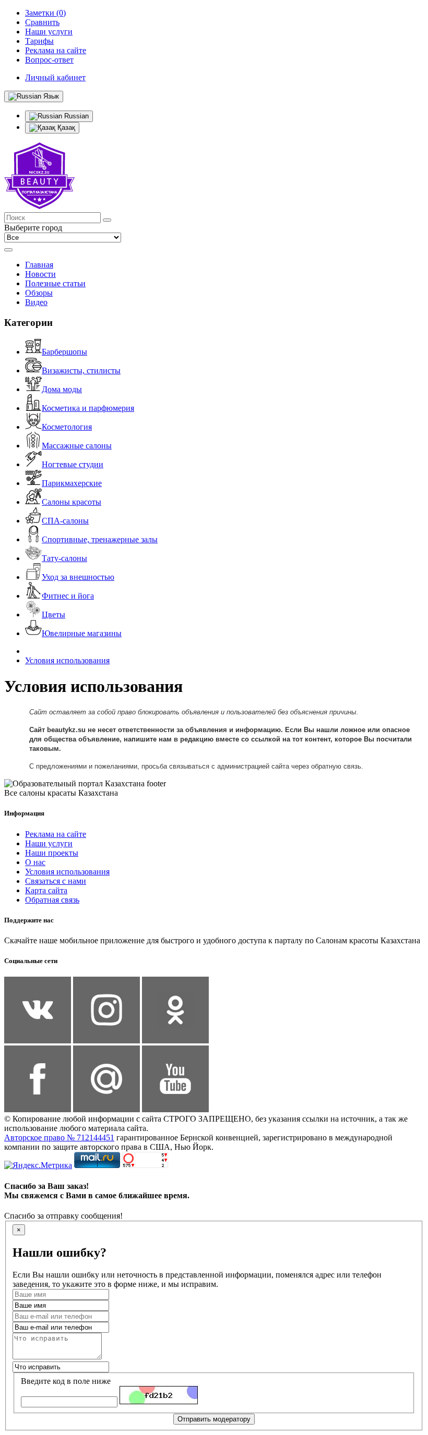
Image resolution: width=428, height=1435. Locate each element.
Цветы (53, 614)
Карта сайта (46, 890)
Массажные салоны (77, 445)
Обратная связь (52, 899)
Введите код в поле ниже (66, 1381)
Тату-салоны (64, 558)
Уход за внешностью (78, 577)
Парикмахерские (72, 483)
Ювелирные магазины (82, 633)
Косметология (67, 426)
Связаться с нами (55, 881)
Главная (39, 264)
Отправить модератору (214, 1419)
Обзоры (39, 292)
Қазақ (65, 127)
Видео (36, 302)
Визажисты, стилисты (81, 370)
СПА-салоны (65, 520)
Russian (75, 116)
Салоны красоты (71, 501)
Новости (40, 274)
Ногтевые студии (72, 464)
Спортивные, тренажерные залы (100, 539)
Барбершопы (64, 351)
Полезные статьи (55, 283)
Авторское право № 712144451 (59, 1137)
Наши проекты (51, 852)
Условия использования (67, 660)
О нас (35, 862)
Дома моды (62, 389)
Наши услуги (49, 843)
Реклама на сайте (55, 834)
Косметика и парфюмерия (88, 408)
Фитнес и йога (68, 595)
